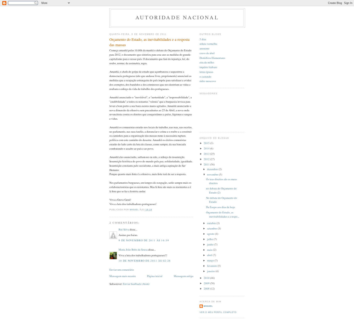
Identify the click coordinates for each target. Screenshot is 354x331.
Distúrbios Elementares (212, 58)
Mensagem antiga (183, 276)
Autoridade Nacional (177, 17)
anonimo (204, 48)
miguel (208, 306)
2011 (207, 164)
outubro (212, 223)
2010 (207, 278)
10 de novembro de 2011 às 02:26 (145, 260)
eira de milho (207, 62)
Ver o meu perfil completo (218, 312)
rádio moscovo (208, 81)
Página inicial (154, 276)
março (210, 260)
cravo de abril (207, 53)
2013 (207, 154)
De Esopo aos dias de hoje (220, 207)
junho (210, 244)
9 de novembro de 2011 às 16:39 (144, 240)
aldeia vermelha (208, 44)
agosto (211, 234)
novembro (213, 174)
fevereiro (212, 266)
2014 (207, 148)
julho (210, 239)
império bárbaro (208, 67)
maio (210, 250)
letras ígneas (206, 72)
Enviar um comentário (121, 269)
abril (210, 255)
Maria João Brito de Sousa (133, 249)
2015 (207, 143)
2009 (207, 283)
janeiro (211, 271)
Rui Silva (124, 229)
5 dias (203, 39)
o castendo (205, 76)
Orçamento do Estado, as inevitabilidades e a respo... (222, 214)
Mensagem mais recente (122, 276)
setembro (212, 228)
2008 (207, 288)
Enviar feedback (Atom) (136, 284)
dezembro (213, 169)
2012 (207, 159)
